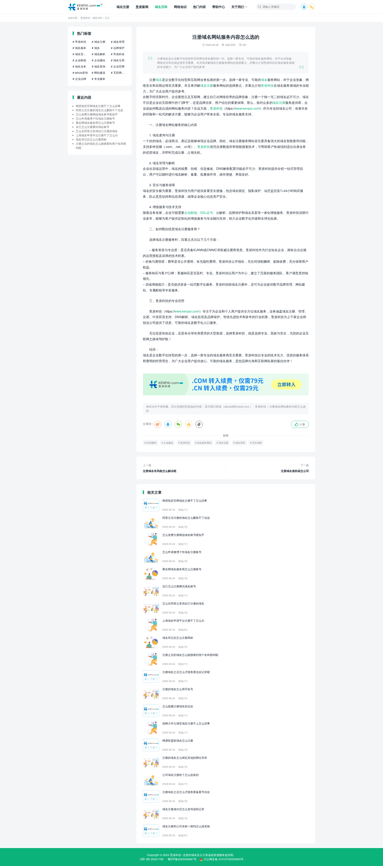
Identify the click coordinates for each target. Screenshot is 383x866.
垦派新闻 (142, 6)
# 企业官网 (117, 66)
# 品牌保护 (117, 47)
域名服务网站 (204, 442)
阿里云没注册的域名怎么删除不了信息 (99, 110)
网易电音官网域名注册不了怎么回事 (98, 106)
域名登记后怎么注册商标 (91, 139)
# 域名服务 (79, 47)
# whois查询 (80, 72)
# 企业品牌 (79, 78)
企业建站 (168, 442)
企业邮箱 (190, 212)
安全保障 (257, 442)
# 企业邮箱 (79, 60)
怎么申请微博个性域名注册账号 (95, 118)
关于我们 (237, 6)
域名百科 (161, 6)
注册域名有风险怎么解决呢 (159, 468)
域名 (159, 79)
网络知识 (180, 6)
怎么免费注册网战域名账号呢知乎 (97, 114)
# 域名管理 (117, 41)
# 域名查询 (98, 66)
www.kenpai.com (247, 108)
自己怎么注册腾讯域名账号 (92, 127)
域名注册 (122, 6)
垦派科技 (85, 17)
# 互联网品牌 (119, 72)
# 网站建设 (98, 72)
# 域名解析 (98, 54)
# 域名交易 (117, 60)
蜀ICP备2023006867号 (182, 859)
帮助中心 (218, 6)
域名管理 (240, 442)
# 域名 (96, 47)
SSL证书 (206, 212)
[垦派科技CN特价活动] (226, 394)
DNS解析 (151, 442)
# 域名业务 (79, 66)
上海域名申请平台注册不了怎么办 (97, 135)
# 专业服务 (98, 78)
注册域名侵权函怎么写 (295, 468)
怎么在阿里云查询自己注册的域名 (97, 131)
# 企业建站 (98, 60)
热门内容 (199, 6)
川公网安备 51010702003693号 (224, 859)
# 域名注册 (98, 41)
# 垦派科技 (79, 41)
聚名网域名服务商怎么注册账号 (95, 123)
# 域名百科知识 (81, 54)
